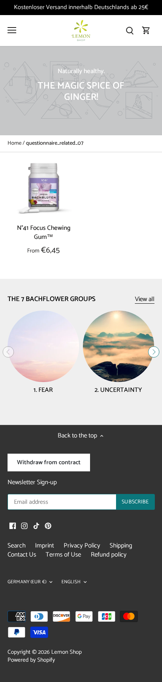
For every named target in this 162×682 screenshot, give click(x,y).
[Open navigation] (12, 30)
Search (17, 545)
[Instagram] (24, 526)
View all (144, 299)
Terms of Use (63, 554)
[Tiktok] (36, 526)
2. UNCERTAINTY (118, 390)
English (71, 582)
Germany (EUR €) (27, 582)
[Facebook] (12, 526)
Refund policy (109, 554)
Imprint (44, 545)
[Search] (129, 30)
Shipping (121, 545)
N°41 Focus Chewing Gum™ (43, 232)
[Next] (153, 352)
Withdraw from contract (49, 462)
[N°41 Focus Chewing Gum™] (44, 188)
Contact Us (22, 554)
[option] (81, 90)
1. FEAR (43, 390)
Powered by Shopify (31, 660)
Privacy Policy (82, 545)
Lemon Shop (66, 652)
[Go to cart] (146, 30)
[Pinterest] (48, 526)
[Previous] (8, 352)
